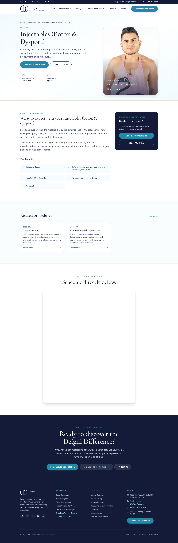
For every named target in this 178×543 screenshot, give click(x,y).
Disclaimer (142, 534)
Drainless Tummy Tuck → (66, 513)
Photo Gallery (96, 499)
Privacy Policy (131, 534)
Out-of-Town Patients (99, 517)
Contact (123, 9)
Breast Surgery (62, 499)
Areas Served (96, 513)
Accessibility (153, 534)
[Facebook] (33, 516)
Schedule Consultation (144, 9)
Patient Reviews (97, 502)
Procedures (64, 9)
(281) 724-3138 (61, 64)
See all (152, 216)
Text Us (124, 467)
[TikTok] (22, 516)
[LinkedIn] (43, 516)
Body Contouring (62, 495)
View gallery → (113, 89)
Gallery (78, 9)
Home (22, 22)
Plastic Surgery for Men (65, 506)
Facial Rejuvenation (63, 502)
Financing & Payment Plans (102, 506)
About (52, 9)
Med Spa (41, 22)
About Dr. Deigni (97, 495)
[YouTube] (38, 516)
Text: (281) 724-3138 (150, 2)
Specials (112, 9)
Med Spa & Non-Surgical (66, 509)
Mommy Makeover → (65, 517)
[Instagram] (27, 516)
